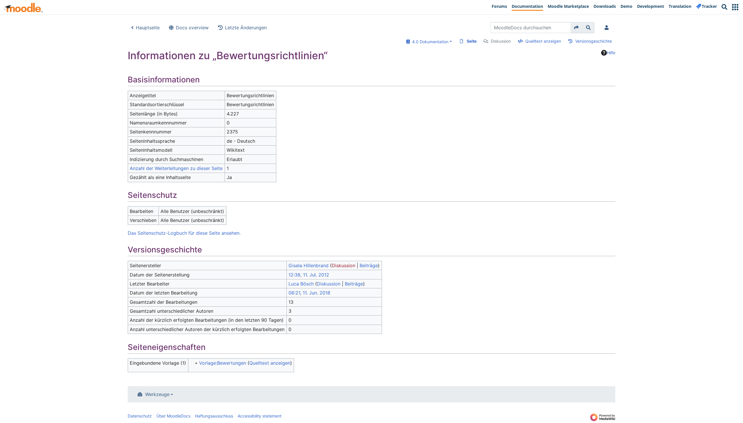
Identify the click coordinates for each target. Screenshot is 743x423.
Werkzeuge (157, 394)
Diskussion (501, 41)
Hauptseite (148, 27)
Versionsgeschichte (593, 41)
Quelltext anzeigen (543, 41)
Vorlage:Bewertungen (222, 363)
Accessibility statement (260, 415)
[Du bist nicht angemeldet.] (608, 27)
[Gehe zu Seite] (577, 27)
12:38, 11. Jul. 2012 (308, 275)
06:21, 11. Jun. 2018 (309, 293)
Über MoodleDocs (173, 415)
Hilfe (611, 52)
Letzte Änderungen (246, 27)
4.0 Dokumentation (429, 41)
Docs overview (192, 27)
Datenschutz (140, 415)
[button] (735, 7)
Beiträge (369, 265)
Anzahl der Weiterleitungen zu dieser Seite (176, 168)
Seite (472, 41)
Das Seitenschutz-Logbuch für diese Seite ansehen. (184, 233)
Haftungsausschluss (214, 415)
